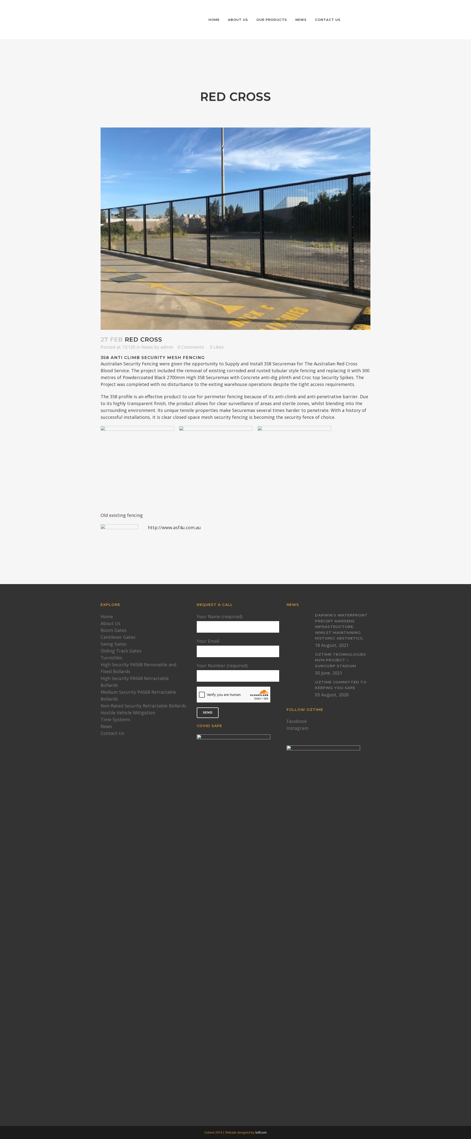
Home (107, 616)
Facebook (297, 721)
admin (166, 347)
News (147, 347)
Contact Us (112, 733)
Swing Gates (114, 644)
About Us (110, 623)
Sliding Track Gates (121, 651)
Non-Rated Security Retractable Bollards (143, 706)
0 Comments (191, 347)
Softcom (261, 1132)
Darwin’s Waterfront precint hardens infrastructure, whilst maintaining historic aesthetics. (341, 626)
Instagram (297, 728)
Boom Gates (114, 630)
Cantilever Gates (118, 637)
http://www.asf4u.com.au (174, 527)
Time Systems (115, 719)
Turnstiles (111, 658)
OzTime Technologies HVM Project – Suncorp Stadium (340, 660)
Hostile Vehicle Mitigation (128, 713)
